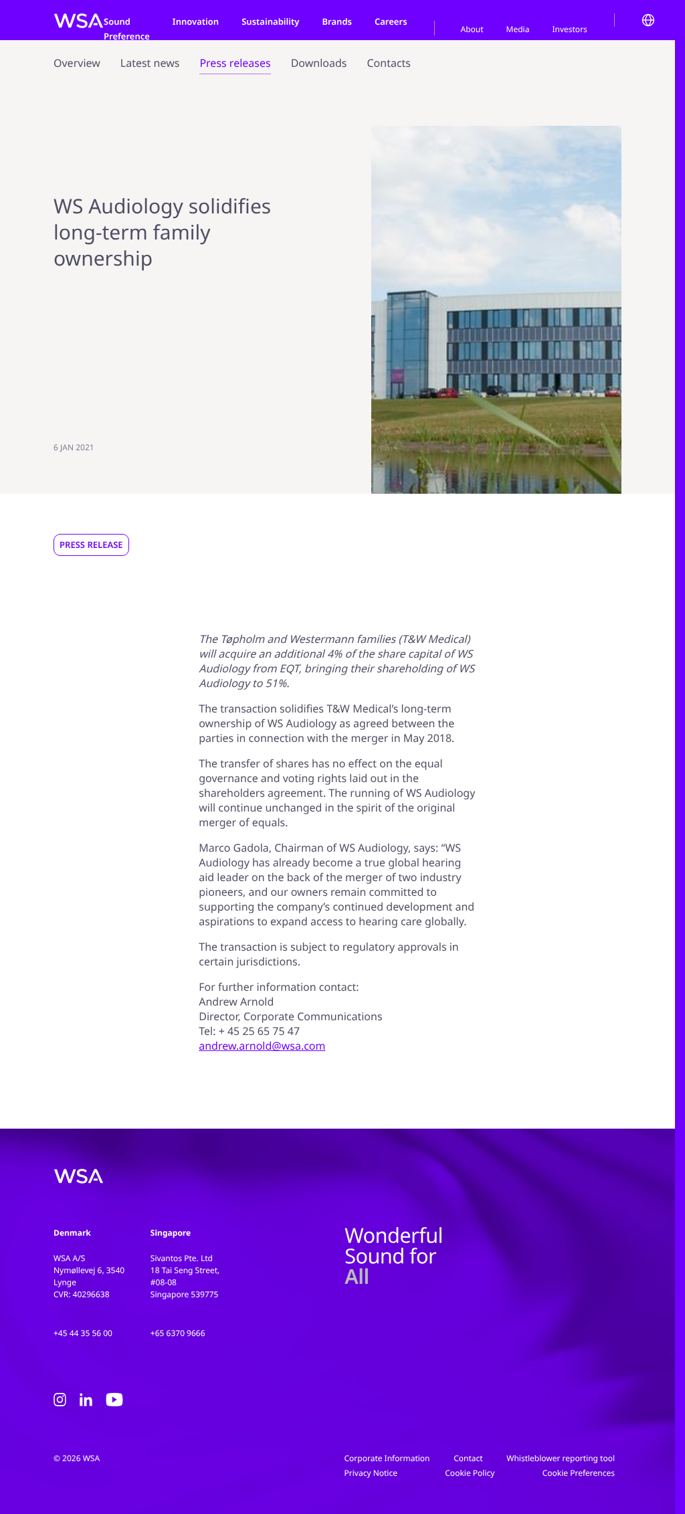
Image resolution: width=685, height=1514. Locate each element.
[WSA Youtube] (114, 1402)
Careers (391, 21)
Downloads (319, 63)
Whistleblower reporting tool (560, 1458)
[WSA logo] (79, 20)
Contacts (389, 63)
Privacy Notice (371, 1473)
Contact (468, 1458)
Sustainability (270, 21)
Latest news (150, 63)
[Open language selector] (648, 20)
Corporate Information (387, 1458)
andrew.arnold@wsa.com (262, 1045)
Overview (77, 63)
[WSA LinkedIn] (86, 1402)
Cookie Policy (469, 1473)
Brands (337, 21)
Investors (569, 29)
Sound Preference (127, 28)
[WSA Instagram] (60, 1402)
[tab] (472, 28)
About (472, 29)
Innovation (196, 21)
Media (518, 29)
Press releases (234, 63)
